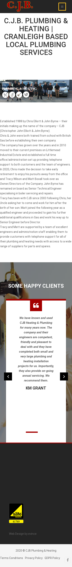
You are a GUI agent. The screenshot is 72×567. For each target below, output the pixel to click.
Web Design (17, 533)
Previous (8, 376)
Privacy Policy (34, 558)
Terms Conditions (11, 558)
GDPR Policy (52, 558)
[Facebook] (68, 560)
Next (64, 376)
